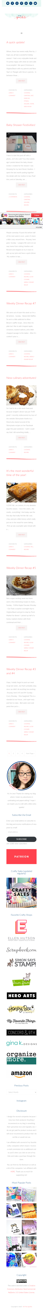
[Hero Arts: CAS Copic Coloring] (13, 1228)
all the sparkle (21, 16)
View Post (21, 81)
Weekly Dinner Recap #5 (21, 568)
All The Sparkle (27, 1306)
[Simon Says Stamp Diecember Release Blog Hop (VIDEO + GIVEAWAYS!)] (13, 1261)
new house (27, 106)
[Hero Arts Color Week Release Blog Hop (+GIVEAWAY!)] (29, 1228)
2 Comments (13, 196)
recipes (26, 205)
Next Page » (30, 753)
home (32, 103)
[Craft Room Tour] (29, 1244)
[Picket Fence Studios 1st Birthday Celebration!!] (13, 1211)
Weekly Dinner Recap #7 (21, 303)
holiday (26, 103)
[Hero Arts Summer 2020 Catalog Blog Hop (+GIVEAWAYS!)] (29, 1211)
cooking (27, 92)
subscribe (21, 839)
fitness (26, 101)
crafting (27, 95)
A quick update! (15, 42)
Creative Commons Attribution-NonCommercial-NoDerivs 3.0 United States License (21, 1289)
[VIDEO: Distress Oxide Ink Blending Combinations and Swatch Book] (13, 1195)
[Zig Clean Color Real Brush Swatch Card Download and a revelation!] (29, 1195)
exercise (27, 98)
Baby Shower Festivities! (20, 125)
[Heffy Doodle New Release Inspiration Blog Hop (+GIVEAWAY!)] (29, 1261)
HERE (13, 1172)
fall (32, 546)
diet (32, 95)
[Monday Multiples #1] (13, 1244)
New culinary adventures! (21, 378)
